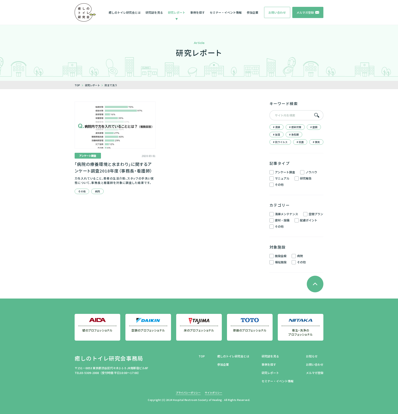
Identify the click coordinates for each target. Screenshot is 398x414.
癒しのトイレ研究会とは (125, 12)
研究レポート (176, 12)
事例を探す (197, 12)
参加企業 (252, 12)
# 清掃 (276, 127)
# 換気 (316, 142)
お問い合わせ (314, 364)
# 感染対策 (295, 127)
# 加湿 (276, 134)
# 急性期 (294, 134)
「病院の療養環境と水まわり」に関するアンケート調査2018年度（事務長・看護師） (113, 167)
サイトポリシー (213, 392)
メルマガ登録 (314, 373)
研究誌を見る (154, 12)
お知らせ (312, 356)
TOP (202, 356)
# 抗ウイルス (280, 142)
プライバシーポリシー (188, 392)
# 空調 (313, 127)
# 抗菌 (300, 142)
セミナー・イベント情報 (226, 12)
